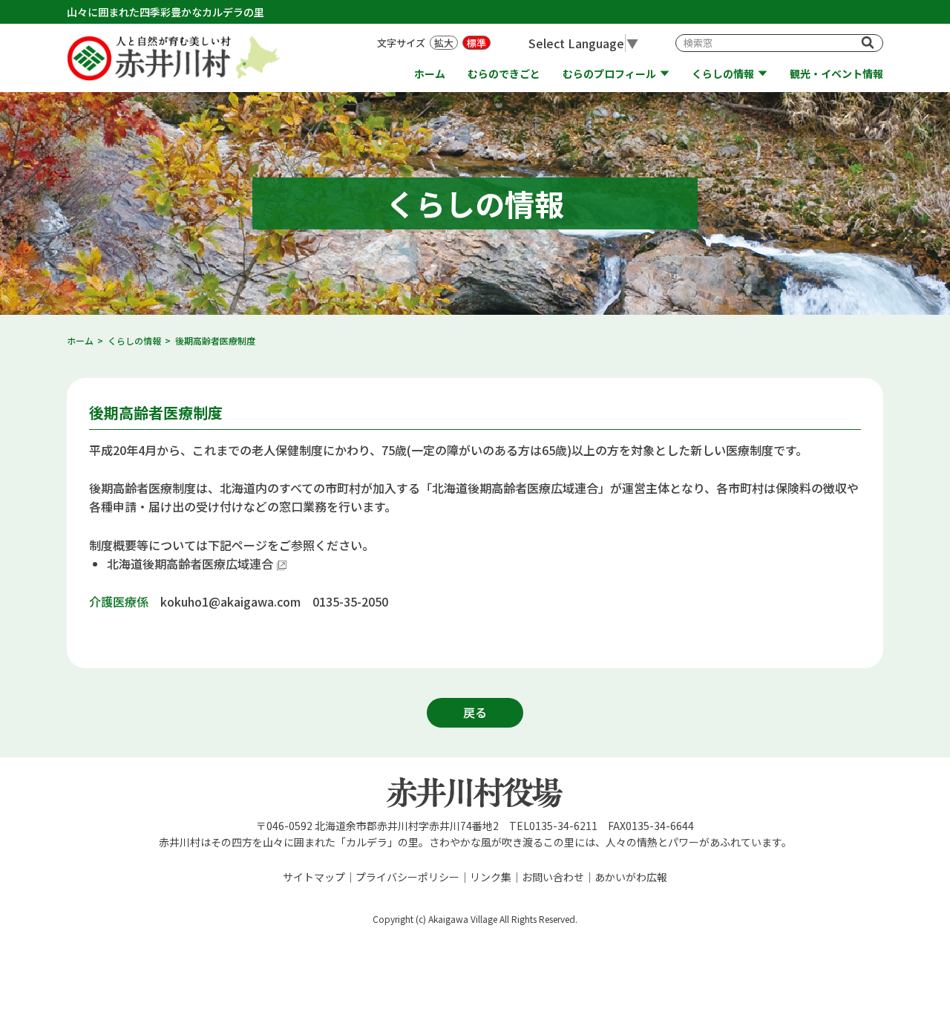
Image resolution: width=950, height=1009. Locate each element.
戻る (475, 712)
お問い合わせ (553, 876)
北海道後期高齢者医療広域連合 (190, 563)
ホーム (429, 73)
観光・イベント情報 (836, 73)
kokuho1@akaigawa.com (230, 601)
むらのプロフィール (609, 73)
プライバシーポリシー (407, 876)
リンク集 (490, 876)
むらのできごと (504, 73)
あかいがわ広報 (630, 876)
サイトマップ (314, 876)
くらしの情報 (723, 73)
